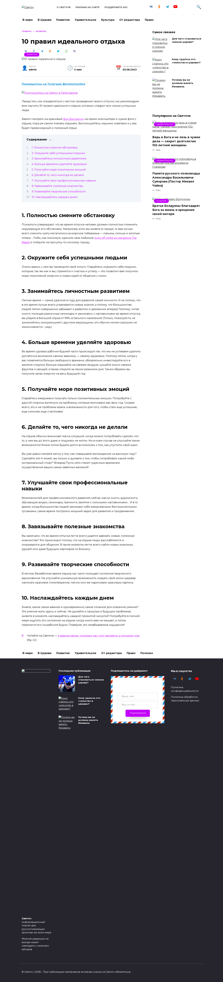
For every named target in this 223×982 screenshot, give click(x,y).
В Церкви (44, 19)
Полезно (146, 653)
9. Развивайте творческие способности (59, 191)
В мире (28, 19)
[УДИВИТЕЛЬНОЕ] (176, 130)
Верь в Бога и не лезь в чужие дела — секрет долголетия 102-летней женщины (176, 141)
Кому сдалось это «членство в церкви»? (186, 61)
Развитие (63, 19)
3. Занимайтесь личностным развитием (59, 158)
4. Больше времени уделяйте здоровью (59, 164)
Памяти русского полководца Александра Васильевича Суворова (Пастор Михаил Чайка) (176, 179)
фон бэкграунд (73, 119)
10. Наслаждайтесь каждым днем (54, 197)
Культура (107, 19)
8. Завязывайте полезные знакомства (57, 186)
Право (149, 19)
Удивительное (85, 19)
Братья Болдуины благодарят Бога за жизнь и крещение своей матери (176, 209)
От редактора (129, 19)
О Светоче (64, 7)
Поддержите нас (116, 7)
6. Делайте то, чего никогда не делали (58, 175)
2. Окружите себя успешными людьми (58, 153)
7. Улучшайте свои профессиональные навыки (64, 180)
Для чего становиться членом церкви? (186, 40)
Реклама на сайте (88, 7)
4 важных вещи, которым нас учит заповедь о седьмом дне (99, 635)
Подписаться (138, 713)
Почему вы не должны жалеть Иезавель (182, 83)
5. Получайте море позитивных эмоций (59, 169)
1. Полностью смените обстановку (55, 147)
